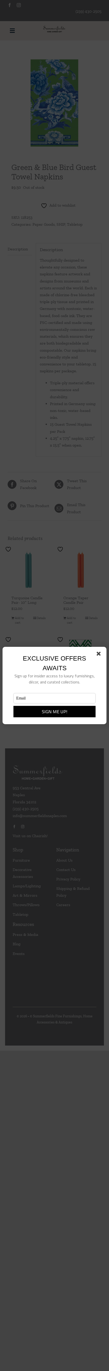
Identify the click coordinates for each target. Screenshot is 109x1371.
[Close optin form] (100, 655)
